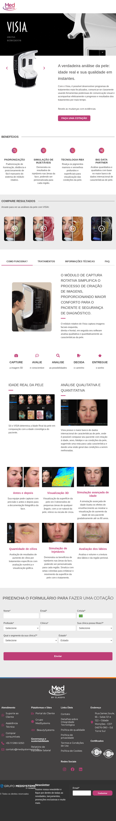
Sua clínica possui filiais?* (90, 623)
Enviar (58, 656)
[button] (7, 68)
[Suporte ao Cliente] (2, 715)
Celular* (81, 611)
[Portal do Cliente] (32, 713)
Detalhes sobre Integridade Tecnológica (69, 722)
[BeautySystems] (33, 730)
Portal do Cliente (45, 713)
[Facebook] (72, 769)
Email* (43, 611)
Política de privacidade (67, 736)
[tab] (17, 261)
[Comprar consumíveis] (2, 735)
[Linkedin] (80, 769)
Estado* (63, 635)
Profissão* (9, 623)
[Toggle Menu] (105, 6)
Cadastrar (102, 793)
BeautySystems (45, 730)
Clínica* (44, 623)
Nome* (7, 611)
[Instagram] (64, 769)
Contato (65, 714)
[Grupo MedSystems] (32, 721)
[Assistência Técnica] (2, 725)
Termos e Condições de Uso (72, 744)
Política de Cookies (71, 751)
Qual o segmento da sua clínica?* (20, 635)
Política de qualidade (73, 730)
